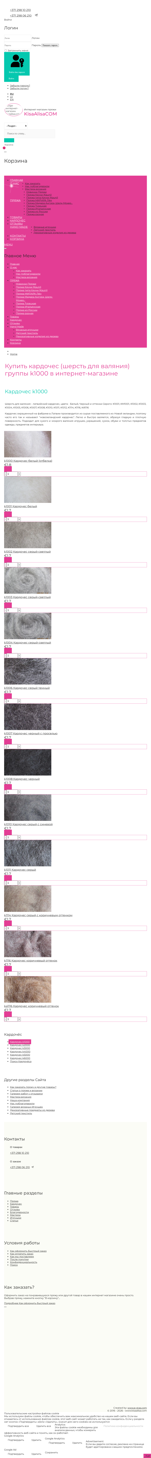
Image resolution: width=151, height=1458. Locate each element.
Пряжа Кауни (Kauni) (39, 194)
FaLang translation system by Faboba (15, 1023)
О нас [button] (14, 183)
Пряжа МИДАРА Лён (39, 200)
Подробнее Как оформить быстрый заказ (29, 1303)
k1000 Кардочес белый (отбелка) (28, 461)
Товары (16, 217)
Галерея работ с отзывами (26, 1093)
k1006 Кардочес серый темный (27, 688)
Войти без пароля (17, 72)
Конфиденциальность (23, 1262)
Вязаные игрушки (45, 227)
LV (11, 96)
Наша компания (20, 1100)
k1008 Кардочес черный (22, 779)
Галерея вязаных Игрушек (26, 1107)
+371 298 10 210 (20, 10)
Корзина (17, 239)
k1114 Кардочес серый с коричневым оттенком (38, 915)
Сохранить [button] (51, 1452)
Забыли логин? (19, 88)
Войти (11, 78)
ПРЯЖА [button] (15, 200)
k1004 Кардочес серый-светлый (27, 642)
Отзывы (16, 223)
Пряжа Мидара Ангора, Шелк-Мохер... (49, 203)
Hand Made (19, 227)
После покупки (19, 1259)
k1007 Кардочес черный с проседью (31, 733)
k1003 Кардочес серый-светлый (27, 597)
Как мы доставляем (22, 1256)
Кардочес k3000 (20, 1048)
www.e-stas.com (137, 1407)
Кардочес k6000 (20, 1058)
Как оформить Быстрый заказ (28, 1251)
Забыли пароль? (20, 85)
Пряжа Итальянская (38, 208)
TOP (147, 1455)
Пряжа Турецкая (36, 206)
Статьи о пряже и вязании (26, 1090)
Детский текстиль (45, 229)
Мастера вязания (35, 189)
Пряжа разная (35, 214)
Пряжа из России (37, 211)
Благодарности (19, 1212)
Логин (36, 38)
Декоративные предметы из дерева (32, 1110)
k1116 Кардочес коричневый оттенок (30, 960)
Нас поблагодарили (37, 186)
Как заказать (32, 183)
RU (12, 94)
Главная (16, 180)
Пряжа (14, 1201)
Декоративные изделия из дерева (55, 232)
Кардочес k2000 (20, 1045)
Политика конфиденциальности (123, 1426)
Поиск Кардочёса (20, 1061)
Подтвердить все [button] (18, 1426)
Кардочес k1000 (20, 1041)
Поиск (14, 1265)
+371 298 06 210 (21, 15)
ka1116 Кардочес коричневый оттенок (31, 1006)
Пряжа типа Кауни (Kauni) (42, 197)
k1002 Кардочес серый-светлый (27, 551)
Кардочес (17, 220)
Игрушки (15, 1217)
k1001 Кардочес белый (20, 506)
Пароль (36, 45)
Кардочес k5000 (20, 1054)
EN (12, 99)
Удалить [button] (36, 1440)
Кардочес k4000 (20, 1051)
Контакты (18, 235)
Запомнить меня (18, 50)
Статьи (14, 1220)
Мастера (15, 1215)
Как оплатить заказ (21, 1253)
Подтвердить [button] (16, 1440)
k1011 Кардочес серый (20, 869)
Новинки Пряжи (36, 192)
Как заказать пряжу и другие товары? (33, 1087)
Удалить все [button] (43, 1426)
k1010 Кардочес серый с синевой (28, 824)
